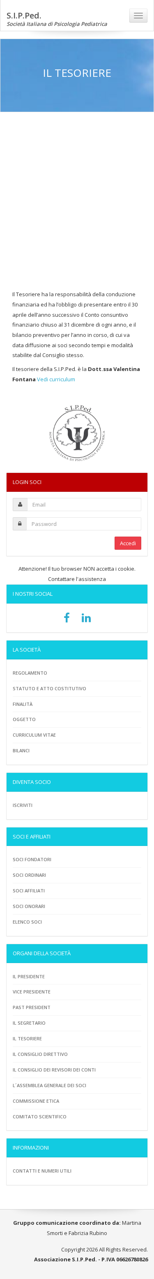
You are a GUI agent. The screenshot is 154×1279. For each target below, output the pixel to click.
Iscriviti (22, 805)
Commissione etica (36, 1101)
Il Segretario (29, 1023)
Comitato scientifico (40, 1116)
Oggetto (24, 719)
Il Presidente (29, 976)
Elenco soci (27, 922)
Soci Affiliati (29, 890)
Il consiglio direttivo (40, 1054)
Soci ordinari (29, 875)
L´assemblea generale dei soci (49, 1085)
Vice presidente (32, 992)
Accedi (128, 543)
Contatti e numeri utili (42, 1171)
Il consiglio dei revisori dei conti (54, 1070)
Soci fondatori (32, 859)
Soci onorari (29, 906)
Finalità (22, 704)
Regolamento (30, 673)
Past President (32, 1007)
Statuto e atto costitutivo (49, 688)
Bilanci (21, 750)
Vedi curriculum (56, 379)
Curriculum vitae (34, 735)
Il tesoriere (27, 1038)
